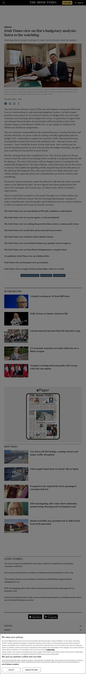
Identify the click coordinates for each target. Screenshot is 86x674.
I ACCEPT (11, 670)
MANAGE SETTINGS (31, 670)
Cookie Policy (50, 650)
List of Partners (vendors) (10, 664)
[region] (43, 654)
